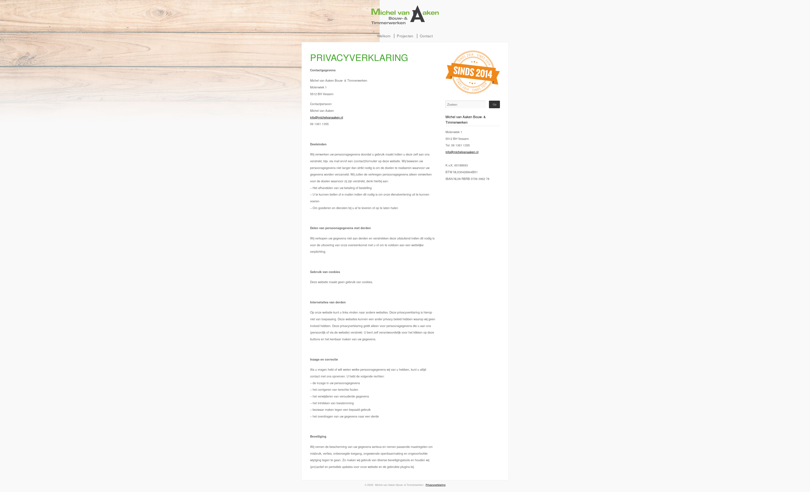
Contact (426, 36)
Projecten (405, 36)
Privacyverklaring (436, 485)
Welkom (383, 36)
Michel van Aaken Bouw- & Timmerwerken (405, 15)
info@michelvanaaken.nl (326, 117)
